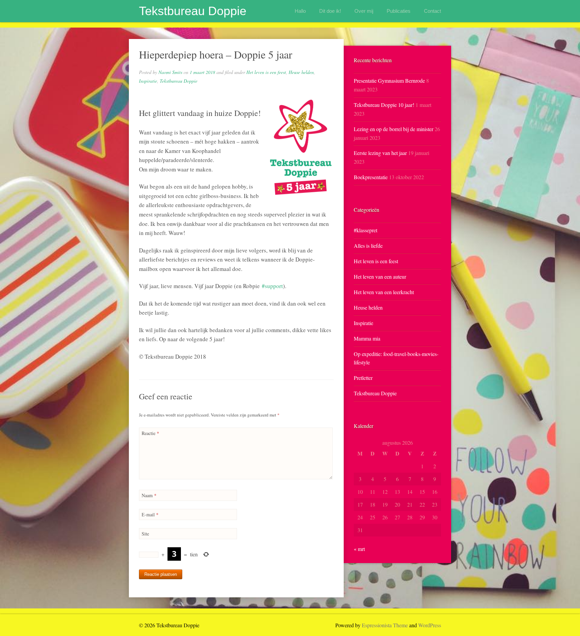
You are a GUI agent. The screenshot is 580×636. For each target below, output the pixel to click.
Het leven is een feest (266, 72)
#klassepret (365, 230)
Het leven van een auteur (380, 276)
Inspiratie (148, 81)
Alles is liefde (368, 245)
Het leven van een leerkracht (384, 291)
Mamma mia (367, 338)
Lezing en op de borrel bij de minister (393, 128)
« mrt (359, 548)
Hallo (300, 11)
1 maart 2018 (202, 72)
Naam (149, 495)
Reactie (150, 433)
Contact (432, 11)
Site (145, 533)
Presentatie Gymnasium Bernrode (389, 80)
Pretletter (363, 377)
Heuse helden (301, 72)
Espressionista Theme (385, 625)
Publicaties (398, 11)
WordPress (429, 625)
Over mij (363, 11)
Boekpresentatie (371, 177)
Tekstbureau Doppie (192, 11)
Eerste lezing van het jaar (380, 152)
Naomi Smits (170, 72)
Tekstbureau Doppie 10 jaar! (384, 104)
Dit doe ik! (330, 11)
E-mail (150, 514)
